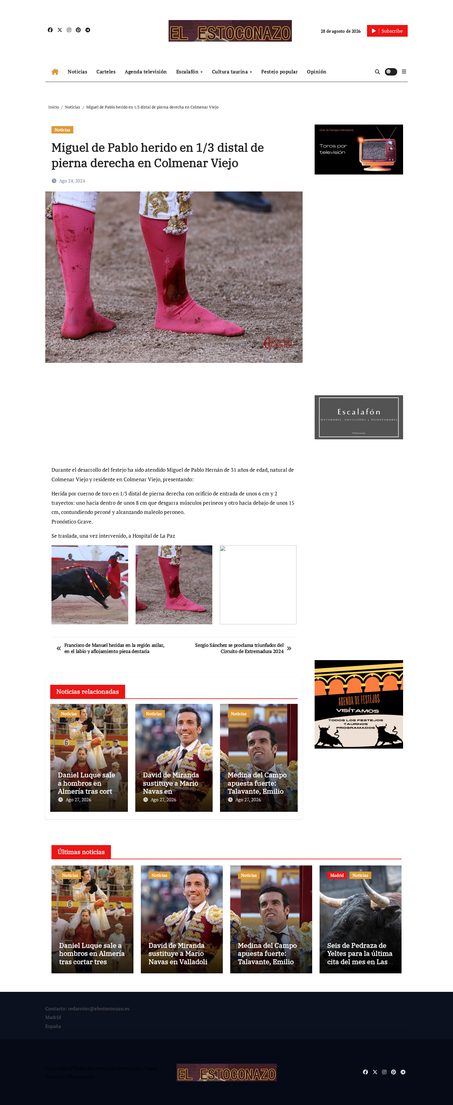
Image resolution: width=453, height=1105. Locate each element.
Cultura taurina (230, 71)
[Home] (55, 72)
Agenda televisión (146, 71)
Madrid (337, 875)
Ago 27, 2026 (78, 799)
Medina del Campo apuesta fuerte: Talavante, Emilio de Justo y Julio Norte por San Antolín (270, 961)
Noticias (77, 71)
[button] (404, 71)
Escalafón (188, 71)
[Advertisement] (174, 417)
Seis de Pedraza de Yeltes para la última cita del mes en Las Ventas (360, 957)
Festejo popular (279, 71)
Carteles (106, 71)
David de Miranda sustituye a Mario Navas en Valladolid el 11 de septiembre (172, 791)
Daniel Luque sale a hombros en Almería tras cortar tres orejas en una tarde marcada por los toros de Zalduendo (92, 965)
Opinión (317, 71)
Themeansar (80, 1076)
